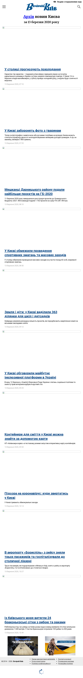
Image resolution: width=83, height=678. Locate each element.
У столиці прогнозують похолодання (33, 69)
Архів (28, 16)
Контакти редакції (64, 659)
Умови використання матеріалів (43, 659)
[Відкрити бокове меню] (4, 7)
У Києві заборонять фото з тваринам (33, 130)
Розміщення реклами (66, 661)
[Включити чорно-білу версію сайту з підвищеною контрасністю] (67, 1)
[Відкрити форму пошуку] (79, 7)
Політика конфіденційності (41, 664)
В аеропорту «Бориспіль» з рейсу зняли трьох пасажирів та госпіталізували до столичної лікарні (35, 556)
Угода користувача (38, 661)
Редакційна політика (65, 664)
